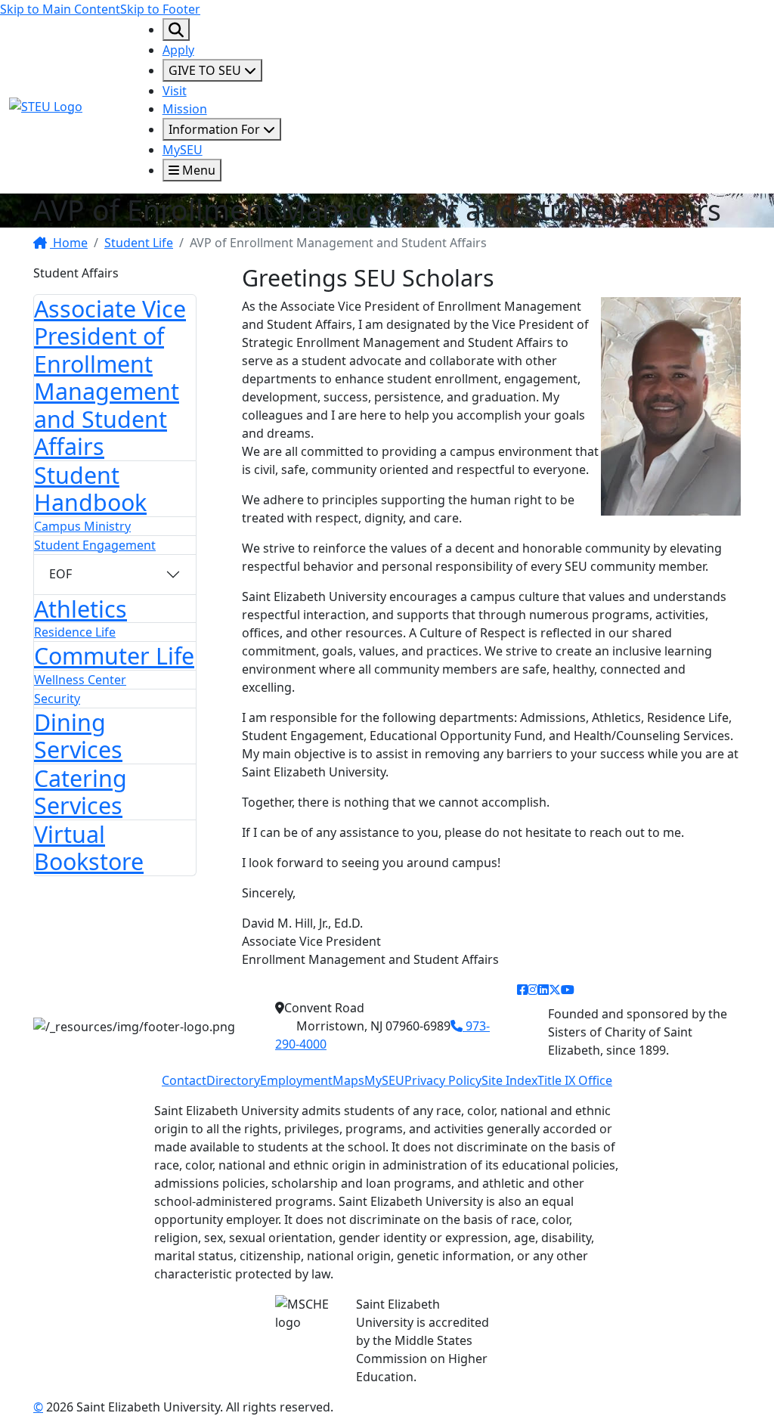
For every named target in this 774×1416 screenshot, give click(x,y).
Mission (185, 109)
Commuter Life (114, 655)
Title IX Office (574, 1080)
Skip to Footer (160, 9)
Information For (216, 129)
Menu (197, 170)
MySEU (183, 149)
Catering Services (80, 792)
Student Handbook (90, 489)
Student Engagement (95, 545)
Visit (175, 90)
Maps (348, 1080)
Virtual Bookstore (89, 848)
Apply (178, 50)
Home (69, 242)
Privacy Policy (442, 1080)
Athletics (80, 608)
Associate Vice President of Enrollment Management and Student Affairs (110, 378)
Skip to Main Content (60, 9)
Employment (296, 1080)
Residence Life (75, 632)
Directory (233, 1080)
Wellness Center (80, 679)
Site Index (509, 1080)
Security (57, 698)
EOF (60, 573)
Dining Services (78, 736)
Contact (184, 1080)
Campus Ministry (82, 526)
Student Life (138, 242)
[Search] (176, 29)
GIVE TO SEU (206, 70)
